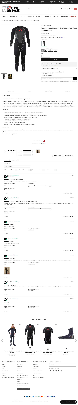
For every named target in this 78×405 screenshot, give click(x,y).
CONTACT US (53, 2)
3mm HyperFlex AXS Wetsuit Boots (66, 352)
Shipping (43, 35)
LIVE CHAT (72, 2)
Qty (42, 53)
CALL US (39, 399)
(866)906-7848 (43, 2)
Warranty (19, 379)
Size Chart (67, 91)
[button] (4, 16)
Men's (4, 16)
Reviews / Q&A (48, 91)
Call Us (19, 368)
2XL (55, 50)
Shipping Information (22, 375)
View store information (48, 75)
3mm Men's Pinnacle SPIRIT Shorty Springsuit (48, 352)
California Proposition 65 (10, 134)
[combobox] (36, 9)
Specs (29, 91)
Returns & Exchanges (22, 377)
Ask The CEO (20, 373)
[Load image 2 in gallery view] (10, 76)
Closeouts (4, 373)
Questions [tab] (14, 160)
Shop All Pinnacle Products (39, 144)
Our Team (35, 368)
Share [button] (6, 193)
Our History (36, 366)
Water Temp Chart (22, 386)
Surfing (4, 375)
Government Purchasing (8, 377)
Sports (30, 16)
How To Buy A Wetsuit (22, 383)
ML (49, 50)
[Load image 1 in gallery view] (4, 76)
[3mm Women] (38, 151)
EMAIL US (60, 399)
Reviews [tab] (6, 160)
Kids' (21, 16)
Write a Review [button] (69, 155)
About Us (35, 364)
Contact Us (20, 364)
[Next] (75, 340)
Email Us (19, 371)
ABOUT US (28, 2)
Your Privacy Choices (38, 377)
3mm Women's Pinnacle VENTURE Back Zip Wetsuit (29, 20)
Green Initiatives (37, 373)
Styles (38, 16)
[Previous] (2, 340)
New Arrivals (5, 371)
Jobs (34, 375)
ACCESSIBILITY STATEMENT (17, 402)
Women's (12, 16)
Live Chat (19, 366)
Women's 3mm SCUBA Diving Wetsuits (11, 20)
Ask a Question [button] (58, 155)
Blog (18, 381)
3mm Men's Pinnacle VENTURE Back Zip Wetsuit (30, 352)
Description (10, 91)
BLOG (36, 1)
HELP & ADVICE (62, 2)
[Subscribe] (74, 365)
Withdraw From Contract (23, 388)
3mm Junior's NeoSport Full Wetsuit (12, 352)
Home (2, 20)
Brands (47, 16)
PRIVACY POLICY (17, 399)
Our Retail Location (38, 371)
